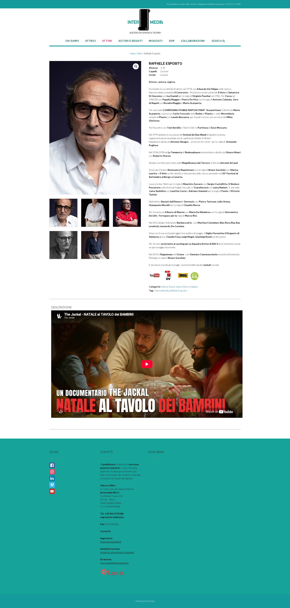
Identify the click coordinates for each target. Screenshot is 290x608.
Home (132, 53)
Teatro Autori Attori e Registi (183, 286)
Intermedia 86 (161, 290)
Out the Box (149, 601)
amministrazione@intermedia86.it (117, 552)
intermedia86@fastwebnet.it (114, 562)
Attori (139, 53)
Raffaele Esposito (178, 290)
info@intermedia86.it (110, 541)
